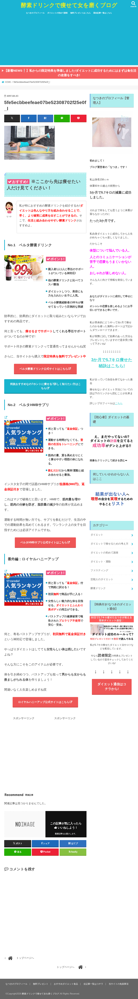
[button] (29, 143)
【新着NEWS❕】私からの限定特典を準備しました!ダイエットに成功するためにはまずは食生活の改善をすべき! (70, 73)
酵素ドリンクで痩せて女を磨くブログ (69, 5)
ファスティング (99, 570)
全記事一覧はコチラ (93, 984)
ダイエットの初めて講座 (57, 13)
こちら (119, 403)
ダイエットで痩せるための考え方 (109, 543)
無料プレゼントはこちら (80, 13)
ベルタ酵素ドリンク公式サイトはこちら (44, 368)
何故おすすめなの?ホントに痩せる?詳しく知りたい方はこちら (45, 386)
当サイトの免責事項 (118, 984)
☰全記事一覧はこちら (102, 13)
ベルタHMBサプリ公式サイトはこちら (43, 542)
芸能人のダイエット (102, 579)
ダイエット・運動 (101, 561)
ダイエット (97, 534)
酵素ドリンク (98, 588)
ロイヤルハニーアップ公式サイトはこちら (43, 701)
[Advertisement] (69, 41)
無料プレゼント (40, 984)
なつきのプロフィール (35, 13)
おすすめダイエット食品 (66, 984)
